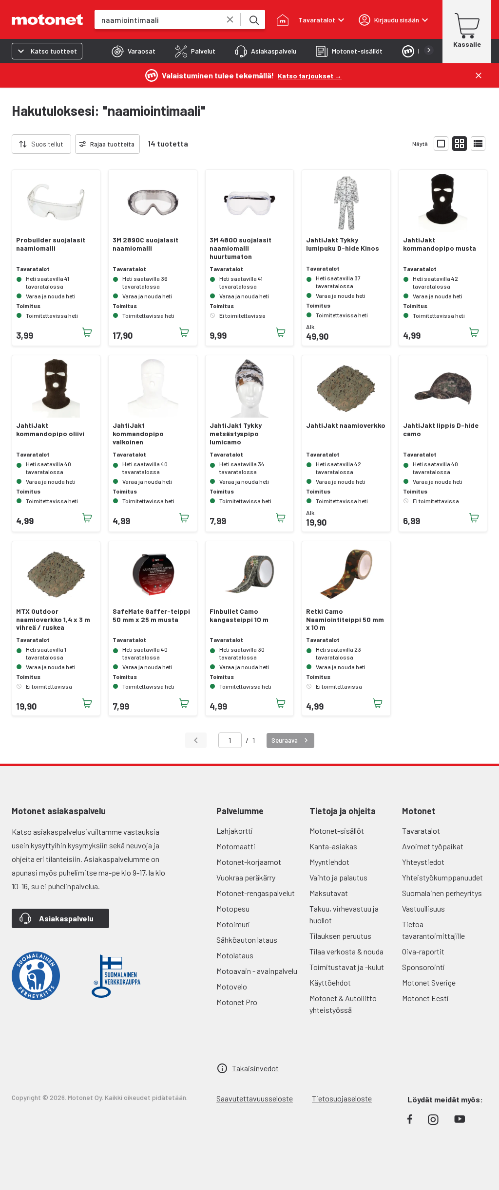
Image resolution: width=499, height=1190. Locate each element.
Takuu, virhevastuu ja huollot (344, 914)
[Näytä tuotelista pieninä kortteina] (459, 143)
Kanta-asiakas (333, 846)
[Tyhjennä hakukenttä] (230, 19)
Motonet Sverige (429, 982)
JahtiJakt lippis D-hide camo (441, 429)
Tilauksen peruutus (340, 935)
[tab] (133, 51)
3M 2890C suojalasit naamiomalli (145, 244)
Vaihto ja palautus (338, 877)
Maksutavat (328, 892)
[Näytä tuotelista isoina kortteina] (441, 143)
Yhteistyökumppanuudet (442, 877)
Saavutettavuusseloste (254, 1098)
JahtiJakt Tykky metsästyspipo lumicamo (236, 433)
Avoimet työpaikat (432, 846)
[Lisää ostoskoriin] (87, 332)
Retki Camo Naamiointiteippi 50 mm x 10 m (345, 619)
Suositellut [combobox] (47, 144)
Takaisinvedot (255, 1068)
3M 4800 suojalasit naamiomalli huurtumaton (240, 248)
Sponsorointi (423, 966)
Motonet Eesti (425, 998)
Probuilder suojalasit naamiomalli (50, 244)
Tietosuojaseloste (342, 1098)
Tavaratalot (421, 830)
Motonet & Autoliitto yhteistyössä (343, 1003)
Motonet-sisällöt (336, 830)
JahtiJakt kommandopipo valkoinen (138, 433)
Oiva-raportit (423, 951)
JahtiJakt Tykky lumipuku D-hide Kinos (342, 244)
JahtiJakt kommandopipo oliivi (50, 429)
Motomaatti (235, 846)
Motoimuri (233, 924)
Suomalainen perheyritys (442, 892)
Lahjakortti (234, 830)
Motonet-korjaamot (248, 861)
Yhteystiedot (423, 861)
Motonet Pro (236, 1002)
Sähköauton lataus (246, 939)
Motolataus (234, 955)
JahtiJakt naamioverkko (345, 425)
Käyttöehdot (330, 982)
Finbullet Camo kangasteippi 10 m (239, 615)
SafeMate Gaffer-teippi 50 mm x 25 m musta (151, 615)
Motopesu (233, 908)
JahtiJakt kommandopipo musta (439, 244)
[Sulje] (478, 75)
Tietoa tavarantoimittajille (433, 929)
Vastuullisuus (423, 908)
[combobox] (157, 19)
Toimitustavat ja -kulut (346, 966)
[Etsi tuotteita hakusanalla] (253, 19)
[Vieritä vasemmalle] (6, 144)
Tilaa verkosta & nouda (346, 951)
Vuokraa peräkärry (245, 877)
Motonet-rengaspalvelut (255, 892)
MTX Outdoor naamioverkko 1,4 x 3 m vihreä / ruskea (53, 619)
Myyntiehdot (329, 861)
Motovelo (231, 986)
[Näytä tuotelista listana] (478, 143)
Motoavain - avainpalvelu (256, 970)
